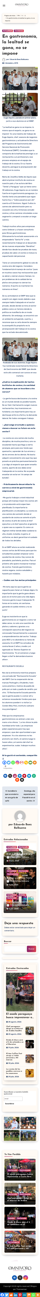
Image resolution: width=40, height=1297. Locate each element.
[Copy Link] (26, 762)
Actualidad (7, 31)
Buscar (8, 941)
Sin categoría (13, 1242)
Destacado (23, 847)
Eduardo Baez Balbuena (19, 59)
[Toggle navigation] (4, 5)
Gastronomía (12, 850)
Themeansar (21, 1289)
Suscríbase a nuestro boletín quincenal (16, 1093)
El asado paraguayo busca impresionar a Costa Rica (19, 1017)
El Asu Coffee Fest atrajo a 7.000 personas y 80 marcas (19, 1248)
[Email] (30, 762)
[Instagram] (17, 762)
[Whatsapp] (13, 762)
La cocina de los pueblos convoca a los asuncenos (14, 1071)
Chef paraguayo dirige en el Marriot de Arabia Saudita (14, 1029)
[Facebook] (4, 762)
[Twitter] (9, 762)
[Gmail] (22, 762)
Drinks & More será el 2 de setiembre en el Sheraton (14, 1042)
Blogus (34, 1286)
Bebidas (22, 895)
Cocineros (19, 31)
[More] (35, 762)
